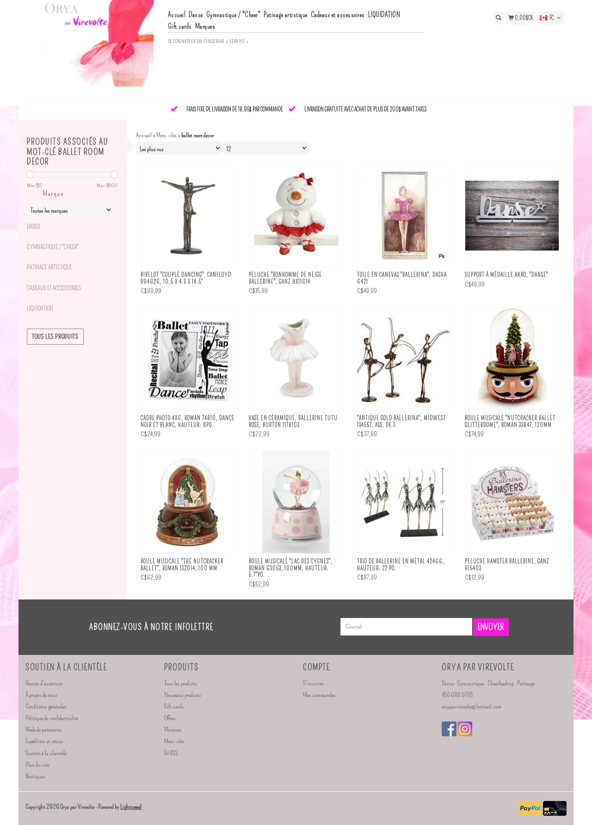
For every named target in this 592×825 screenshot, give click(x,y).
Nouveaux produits (182, 695)
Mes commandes (319, 695)
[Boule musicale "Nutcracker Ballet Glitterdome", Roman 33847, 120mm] (512, 359)
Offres (170, 718)
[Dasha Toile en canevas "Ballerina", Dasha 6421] (404, 216)
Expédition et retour (44, 741)
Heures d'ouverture (43, 683)
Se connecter (182, 41)
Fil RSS (171, 753)
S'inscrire (313, 683)
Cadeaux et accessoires (338, 15)
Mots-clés (166, 135)
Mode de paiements (43, 729)
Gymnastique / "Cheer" (233, 15)
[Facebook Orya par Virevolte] (449, 728)
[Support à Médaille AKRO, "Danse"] (512, 216)
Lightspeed (131, 807)
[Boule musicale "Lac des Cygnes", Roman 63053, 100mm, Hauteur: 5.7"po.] (296, 502)
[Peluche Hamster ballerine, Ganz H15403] (512, 502)
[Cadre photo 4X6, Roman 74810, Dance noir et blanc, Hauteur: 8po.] (187, 359)
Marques (205, 26)
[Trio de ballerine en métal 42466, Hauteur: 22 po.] (404, 502)
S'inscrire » (216, 41)
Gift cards (180, 26)
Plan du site (37, 765)
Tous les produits (55, 337)
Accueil (177, 15)
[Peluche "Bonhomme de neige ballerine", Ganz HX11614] (296, 216)
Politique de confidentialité (51, 718)
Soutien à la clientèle (46, 753)
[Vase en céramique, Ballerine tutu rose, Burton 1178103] (296, 359)
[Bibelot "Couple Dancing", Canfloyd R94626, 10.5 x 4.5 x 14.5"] (187, 216)
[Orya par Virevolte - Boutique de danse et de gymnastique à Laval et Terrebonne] (93, 48)
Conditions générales (46, 706)
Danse (196, 15)
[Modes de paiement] (530, 807)
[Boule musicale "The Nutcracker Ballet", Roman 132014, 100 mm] (187, 502)
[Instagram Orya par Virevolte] (464, 728)
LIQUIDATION (384, 15)
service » (238, 41)
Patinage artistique (286, 15)
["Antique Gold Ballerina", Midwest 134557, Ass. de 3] (404, 359)
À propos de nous (41, 695)
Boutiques (35, 776)
